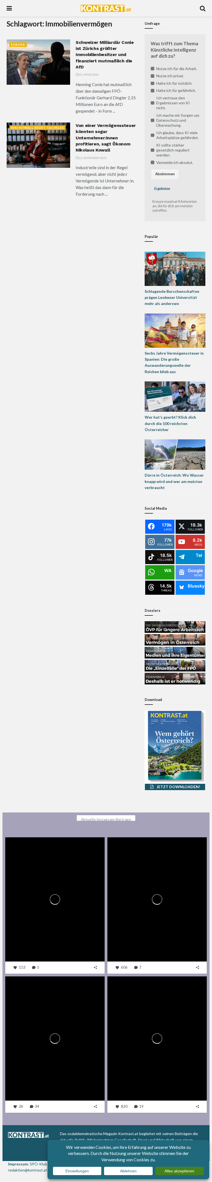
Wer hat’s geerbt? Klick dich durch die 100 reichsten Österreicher (170, 423)
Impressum (18, 1164)
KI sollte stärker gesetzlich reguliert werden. (173, 150)
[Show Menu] (9, 8)
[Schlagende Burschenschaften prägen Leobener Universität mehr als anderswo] (175, 268)
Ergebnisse (162, 189)
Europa (18, 44)
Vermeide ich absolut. (174, 162)
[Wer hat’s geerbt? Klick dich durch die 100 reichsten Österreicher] (175, 396)
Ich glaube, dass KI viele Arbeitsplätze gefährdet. (177, 135)
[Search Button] (202, 8)
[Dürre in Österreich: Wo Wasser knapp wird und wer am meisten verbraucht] (175, 454)
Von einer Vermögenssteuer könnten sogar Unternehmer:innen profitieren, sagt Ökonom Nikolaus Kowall (106, 138)
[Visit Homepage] (105, 8)
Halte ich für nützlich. (174, 83)
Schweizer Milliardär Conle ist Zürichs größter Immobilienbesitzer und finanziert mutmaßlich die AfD (105, 55)
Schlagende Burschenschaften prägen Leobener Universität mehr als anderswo (172, 297)
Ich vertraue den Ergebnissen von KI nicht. (173, 102)
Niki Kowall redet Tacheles (37, 127)
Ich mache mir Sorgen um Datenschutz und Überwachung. (177, 120)
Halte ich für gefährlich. (176, 90)
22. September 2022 (92, 158)
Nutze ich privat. (170, 75)
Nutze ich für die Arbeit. (176, 68)
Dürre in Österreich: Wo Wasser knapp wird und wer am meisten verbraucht (174, 481)
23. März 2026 (88, 74)
